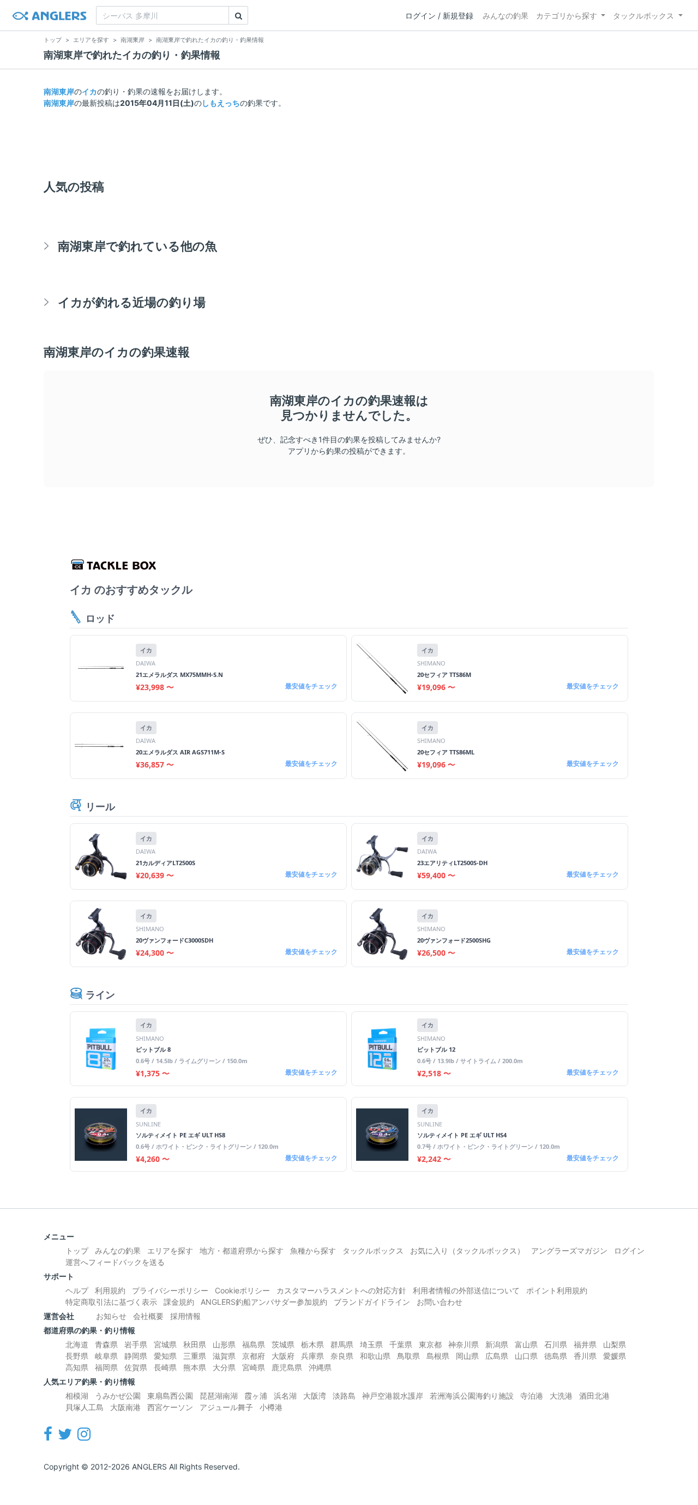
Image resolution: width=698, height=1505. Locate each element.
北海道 (76, 1344)
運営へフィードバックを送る (115, 1262)
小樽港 (271, 1407)
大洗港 (561, 1395)
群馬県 (341, 1344)
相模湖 (76, 1395)
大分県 (224, 1367)
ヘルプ (76, 1290)
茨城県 (283, 1344)
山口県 (526, 1355)
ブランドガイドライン (372, 1301)
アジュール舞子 (226, 1407)
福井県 (585, 1344)
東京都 (430, 1344)
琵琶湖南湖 (219, 1395)
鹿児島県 (287, 1367)
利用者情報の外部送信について (466, 1290)
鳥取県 (408, 1355)
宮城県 (165, 1344)
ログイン (629, 1250)
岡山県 (467, 1355)
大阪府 (283, 1355)
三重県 (194, 1355)
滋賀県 (224, 1355)
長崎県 (165, 1367)
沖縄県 (320, 1367)
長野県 (76, 1355)
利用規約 (110, 1290)
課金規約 (179, 1301)
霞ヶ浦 (255, 1395)
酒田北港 (594, 1395)
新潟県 (496, 1344)
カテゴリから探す (566, 15)
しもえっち (221, 102)
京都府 (253, 1355)
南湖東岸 (59, 91)
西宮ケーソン (170, 1407)
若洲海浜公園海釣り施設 (472, 1395)
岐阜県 (106, 1355)
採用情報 (185, 1316)
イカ (89, 91)
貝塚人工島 (84, 1407)
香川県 (585, 1355)
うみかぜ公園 (118, 1395)
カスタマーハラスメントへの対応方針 (341, 1290)
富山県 (526, 1344)
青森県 (106, 1344)
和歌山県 (375, 1355)
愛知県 (165, 1355)
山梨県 (614, 1344)
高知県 (76, 1367)
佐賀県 (135, 1367)
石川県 (555, 1344)
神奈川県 (463, 1344)
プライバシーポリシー (170, 1290)
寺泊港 (531, 1395)
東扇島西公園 (170, 1395)
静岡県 (135, 1355)
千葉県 (400, 1344)
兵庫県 (312, 1355)
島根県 (437, 1355)
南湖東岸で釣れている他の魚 (137, 245)
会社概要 (148, 1316)
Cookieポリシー (242, 1290)
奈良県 (341, 1355)
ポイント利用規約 (556, 1290)
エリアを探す (170, 1250)
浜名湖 (285, 1395)
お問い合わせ (439, 1301)
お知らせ (111, 1316)
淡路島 (344, 1395)
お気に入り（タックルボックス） (467, 1250)
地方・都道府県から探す (242, 1250)
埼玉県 (371, 1344)
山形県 (224, 1344)
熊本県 (194, 1367)
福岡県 (106, 1367)
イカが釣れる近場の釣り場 (132, 302)
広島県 (496, 1355)
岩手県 (135, 1344)
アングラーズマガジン (569, 1250)
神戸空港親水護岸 (392, 1395)
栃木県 (312, 1344)
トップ (76, 1250)
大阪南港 (125, 1407)
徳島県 (555, 1355)
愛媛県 (614, 1355)
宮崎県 (253, 1367)
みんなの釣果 (505, 15)
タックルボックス (643, 15)
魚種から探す (313, 1250)
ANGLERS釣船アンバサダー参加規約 (264, 1301)
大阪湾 (314, 1395)
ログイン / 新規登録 (439, 15)
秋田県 (194, 1344)
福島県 (253, 1344)
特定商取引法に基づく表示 (111, 1301)
